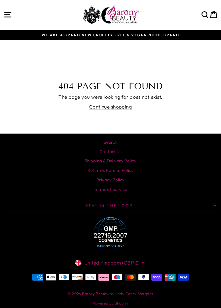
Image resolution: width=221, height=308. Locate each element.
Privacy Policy (110, 179)
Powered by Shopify (111, 303)
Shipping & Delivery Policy (110, 160)
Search (110, 142)
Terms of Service (110, 189)
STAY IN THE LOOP (109, 205)
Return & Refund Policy (110, 170)
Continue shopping (110, 107)
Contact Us (110, 151)
